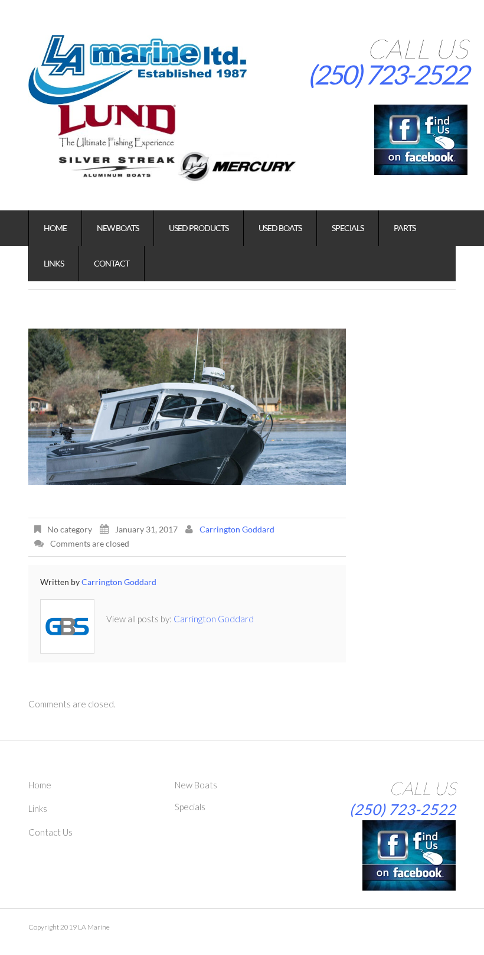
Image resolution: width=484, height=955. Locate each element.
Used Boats (280, 228)
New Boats (118, 228)
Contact (111, 263)
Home (55, 228)
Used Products (198, 228)
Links (54, 263)
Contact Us (50, 832)
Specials (348, 228)
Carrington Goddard (237, 529)
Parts (405, 228)
